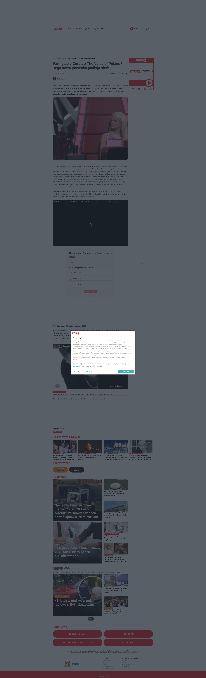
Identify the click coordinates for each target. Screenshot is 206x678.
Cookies (83, 366)
